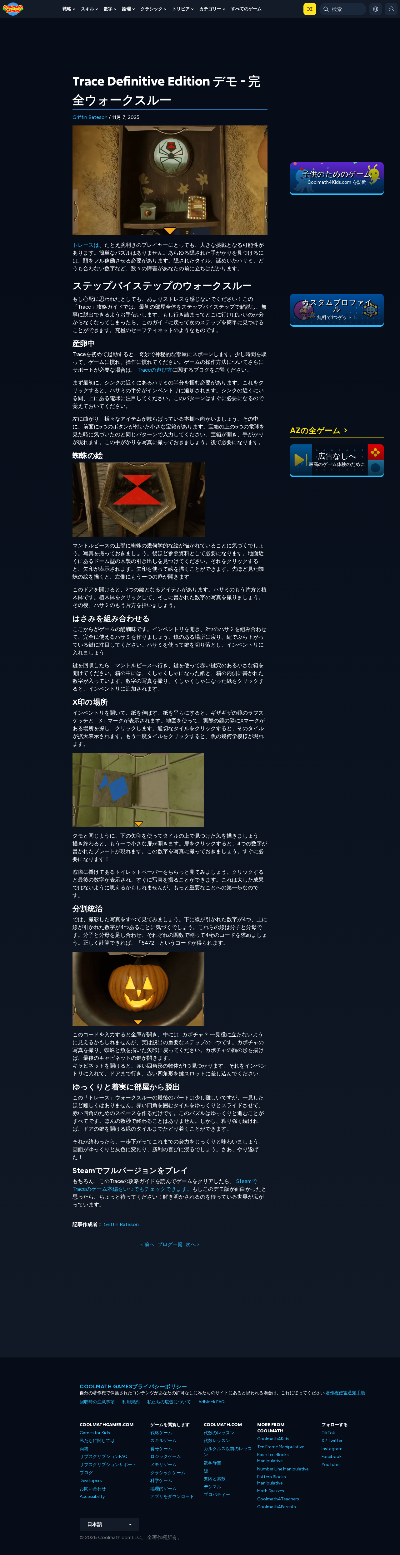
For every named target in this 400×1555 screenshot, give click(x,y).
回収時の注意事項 (97, 1402)
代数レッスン (217, 1440)
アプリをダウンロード (172, 1496)
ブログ (86, 1472)
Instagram (332, 1448)
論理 (126, 9)
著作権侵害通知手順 (345, 1393)
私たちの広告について (169, 1402)
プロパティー (217, 1494)
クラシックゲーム (167, 1472)
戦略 (66, 9)
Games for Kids (95, 1432)
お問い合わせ (93, 1488)
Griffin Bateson (90, 117)
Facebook (332, 1456)
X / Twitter (332, 1440)
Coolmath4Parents (276, 1506)
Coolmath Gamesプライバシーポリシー (133, 1386)
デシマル (212, 1486)
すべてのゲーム (246, 9)
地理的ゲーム (163, 1488)
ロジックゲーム (165, 1456)
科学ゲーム (161, 1480)
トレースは (85, 245)
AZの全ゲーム (315, 430)
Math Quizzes (270, 1491)
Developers (91, 1480)
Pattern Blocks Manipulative (271, 1480)
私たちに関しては (97, 1440)
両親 (84, 1448)
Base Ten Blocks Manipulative (273, 1458)
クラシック (151, 9)
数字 (108, 9)
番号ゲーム (161, 1448)
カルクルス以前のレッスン (228, 1452)
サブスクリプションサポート (108, 1464)
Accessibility (92, 1496)
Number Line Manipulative (282, 1469)
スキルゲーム (163, 1440)
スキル (87, 9)
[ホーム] (13, 9)
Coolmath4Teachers (278, 1499)
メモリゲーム (163, 1464)
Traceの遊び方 (155, 370)
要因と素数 (215, 1478)
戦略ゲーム (161, 1432)
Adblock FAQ (211, 1402)
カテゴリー (210, 9)
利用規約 (131, 1402)
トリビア (181, 9)
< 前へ (147, 1244)
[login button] (391, 9)
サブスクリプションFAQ (104, 1456)
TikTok (328, 1432)
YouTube (330, 1464)
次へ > (193, 1244)
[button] (309, 9)
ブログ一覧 (170, 1244)
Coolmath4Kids (273, 1438)
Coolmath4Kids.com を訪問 (337, 182)
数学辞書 (212, 1462)
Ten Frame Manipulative (280, 1447)
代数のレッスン (219, 1432)
